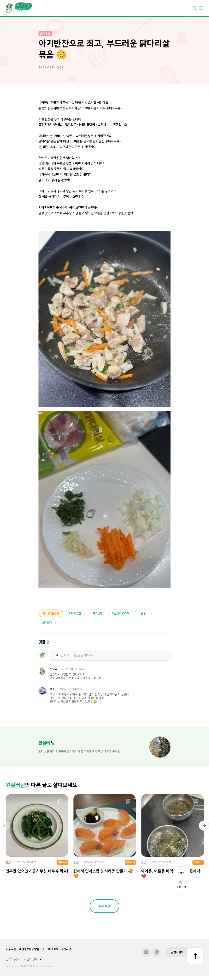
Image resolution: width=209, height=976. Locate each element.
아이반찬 (76, 613)
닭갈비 (144, 613)
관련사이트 (177, 952)
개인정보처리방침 (29, 949)
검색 (194, 8)
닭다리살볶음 (51, 613)
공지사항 (66, 949)
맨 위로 (195, 956)
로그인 (59, 655)
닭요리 (48, 622)
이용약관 (11, 949)
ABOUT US (50, 949)
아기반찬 (98, 613)
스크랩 (60, 802)
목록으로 (104, 906)
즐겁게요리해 (121, 613)
